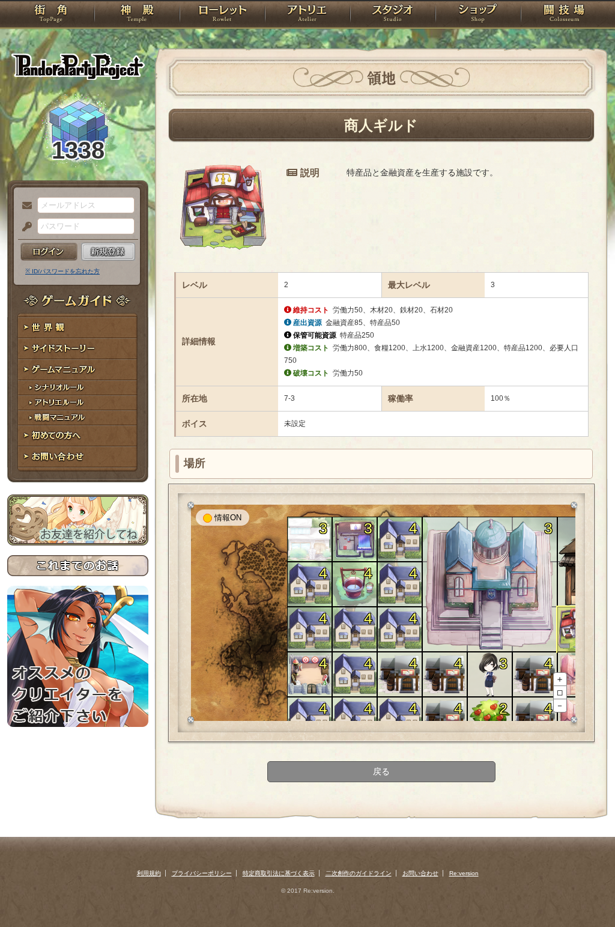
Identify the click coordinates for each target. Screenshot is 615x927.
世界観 (77, 327)
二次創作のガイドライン (359, 873)
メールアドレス (24, 206)
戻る (381, 771)
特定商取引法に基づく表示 (279, 873)
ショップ (478, 15)
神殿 (137, 15)
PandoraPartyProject (77, 66)
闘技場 (564, 15)
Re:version (464, 873)
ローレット (222, 15)
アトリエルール (77, 402)
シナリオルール (77, 387)
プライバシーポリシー (202, 873)
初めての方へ (77, 435)
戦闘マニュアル (77, 417)
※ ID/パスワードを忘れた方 (62, 271)
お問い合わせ (77, 456)
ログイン (48, 252)
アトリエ (307, 15)
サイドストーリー (77, 348)
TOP (50, 15)
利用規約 (149, 873)
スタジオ (392, 15)
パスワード (24, 227)
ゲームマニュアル (77, 369)
